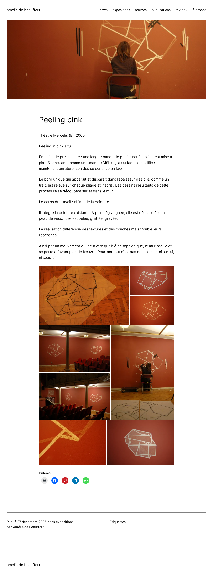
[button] (84, 295)
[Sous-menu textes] (187, 10)
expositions (64, 522)
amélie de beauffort (23, 10)
